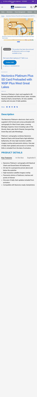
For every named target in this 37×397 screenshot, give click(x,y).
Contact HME (10, 62)
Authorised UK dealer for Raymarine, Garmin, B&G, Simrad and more (20, 2)
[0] (34, 7)
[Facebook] (7, 107)
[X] (9, 107)
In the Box (20, 158)
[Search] (31, 7)
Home (2, 12)
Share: (3, 107)
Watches (29, 12)
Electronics (9, 12)
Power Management (20, 12)
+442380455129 (14, 66)
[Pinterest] (12, 107)
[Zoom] (34, 20)
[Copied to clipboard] (17, 107)
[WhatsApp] (14, 107)
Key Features (6, 158)
